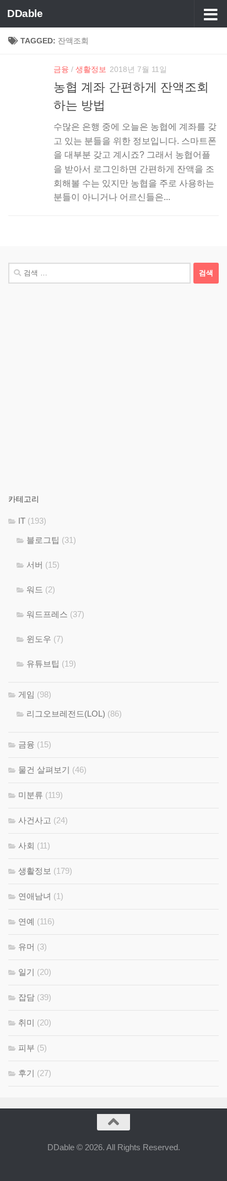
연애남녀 (34, 896)
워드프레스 (47, 614)
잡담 (26, 997)
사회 (26, 845)
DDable (24, 13)
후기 (26, 1073)
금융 (61, 69)
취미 (26, 1022)
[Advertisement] (113, 388)
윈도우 (38, 639)
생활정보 (90, 69)
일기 (26, 972)
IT (21, 520)
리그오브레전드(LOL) (65, 713)
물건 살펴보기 (44, 769)
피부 (26, 1047)
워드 (34, 589)
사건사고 (34, 820)
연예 (26, 921)
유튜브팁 (43, 663)
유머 (26, 946)
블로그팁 (43, 540)
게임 (26, 694)
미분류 (30, 795)
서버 (34, 564)
